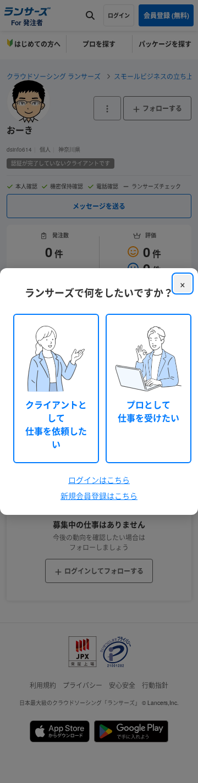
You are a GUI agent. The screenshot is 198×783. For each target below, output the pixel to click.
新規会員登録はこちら (99, 495)
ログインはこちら (99, 479)
